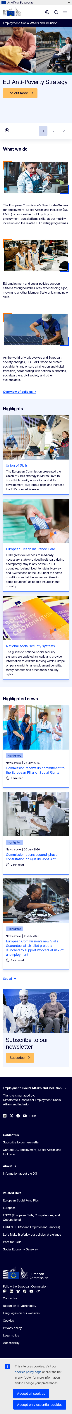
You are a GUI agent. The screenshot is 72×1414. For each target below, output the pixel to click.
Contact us (10, 1298)
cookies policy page (28, 1372)
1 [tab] (43, 131)
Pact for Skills (12, 1242)
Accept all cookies (31, 1393)
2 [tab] (53, 131)
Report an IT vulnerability (19, 1306)
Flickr (33, 1115)
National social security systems (30, 646)
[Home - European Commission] (12, 11)
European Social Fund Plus (21, 1200)
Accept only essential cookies (39, 1405)
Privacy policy (12, 1328)
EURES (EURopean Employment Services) (31, 1227)
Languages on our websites (21, 1313)
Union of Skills (17, 465)
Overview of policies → (19, 392)
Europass (9, 1208)
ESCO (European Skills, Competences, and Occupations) (31, 1217)
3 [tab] (64, 131)
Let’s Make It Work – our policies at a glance (32, 1234)
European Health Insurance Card (30, 549)
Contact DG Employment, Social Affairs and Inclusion (32, 1152)
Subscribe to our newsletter (21, 1142)
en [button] (47, 12)
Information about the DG (20, 1173)
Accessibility (11, 1343)
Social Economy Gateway (20, 1249)
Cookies (8, 1320)
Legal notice (11, 1335)
